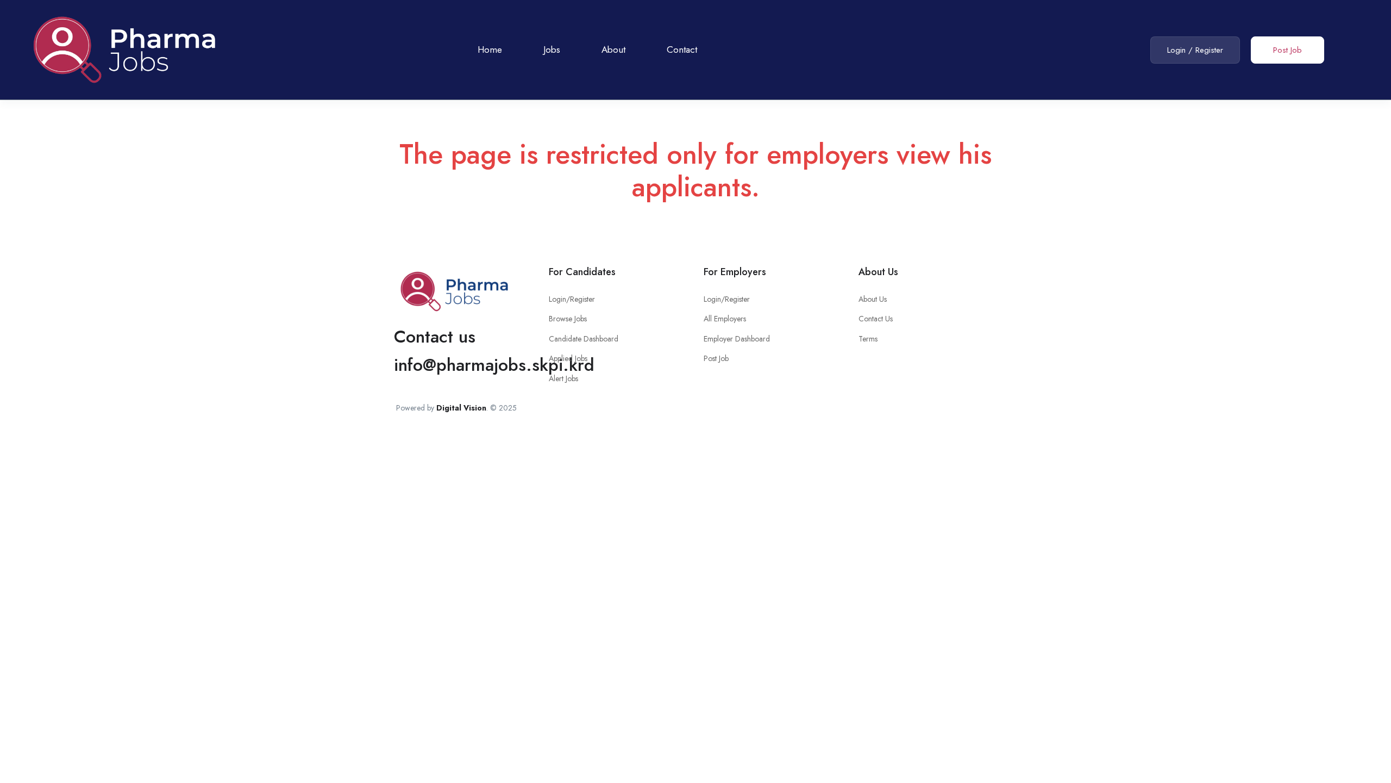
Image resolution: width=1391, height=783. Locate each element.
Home (490, 49)
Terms (868, 338)
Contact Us (876, 318)
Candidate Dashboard (583, 338)
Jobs (551, 49)
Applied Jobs (568, 358)
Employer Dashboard (737, 338)
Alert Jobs (563, 378)
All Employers (725, 318)
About (613, 49)
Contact (682, 49)
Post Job (1287, 50)
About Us (873, 299)
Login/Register (572, 299)
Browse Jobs (568, 318)
